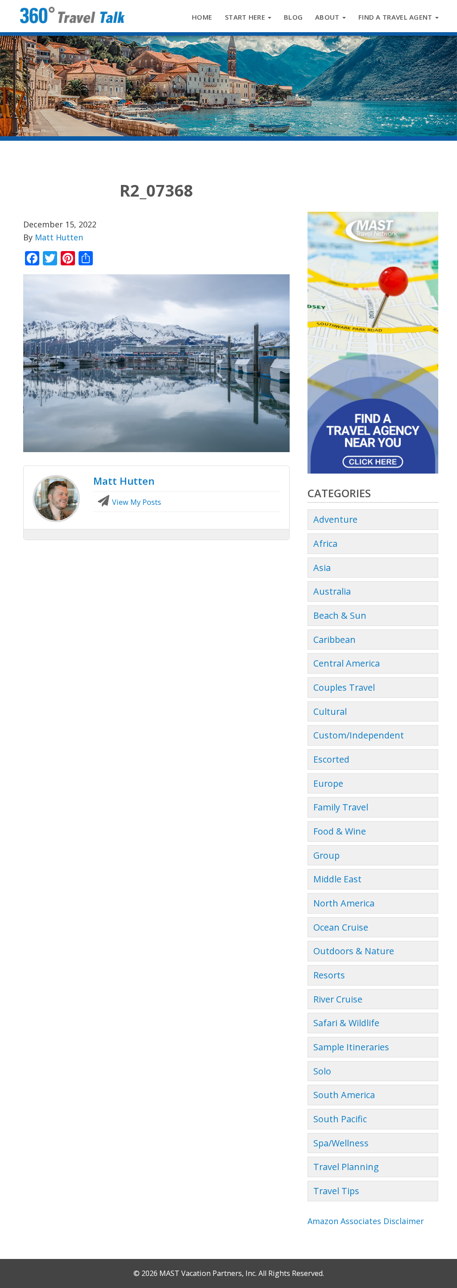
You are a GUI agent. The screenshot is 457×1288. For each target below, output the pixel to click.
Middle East (337, 879)
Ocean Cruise (340, 927)
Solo (322, 1071)
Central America (346, 663)
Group (326, 855)
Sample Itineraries (351, 1047)
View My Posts (135, 502)
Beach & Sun (339, 615)
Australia (332, 591)
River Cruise (337, 999)
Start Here (246, 17)
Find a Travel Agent (396, 17)
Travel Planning (346, 1167)
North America (343, 903)
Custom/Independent (358, 735)
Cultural (330, 711)
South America (344, 1095)
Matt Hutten (59, 237)
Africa (325, 543)
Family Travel (340, 807)
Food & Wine (339, 831)
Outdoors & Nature (353, 951)
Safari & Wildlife (346, 1023)
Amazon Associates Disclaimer (365, 1221)
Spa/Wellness (341, 1143)
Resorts (329, 975)
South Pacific (340, 1119)
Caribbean (334, 640)
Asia (322, 568)
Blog (293, 17)
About (328, 17)
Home (202, 17)
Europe (328, 783)
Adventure (335, 519)
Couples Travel (344, 687)
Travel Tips (336, 1191)
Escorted (331, 759)
